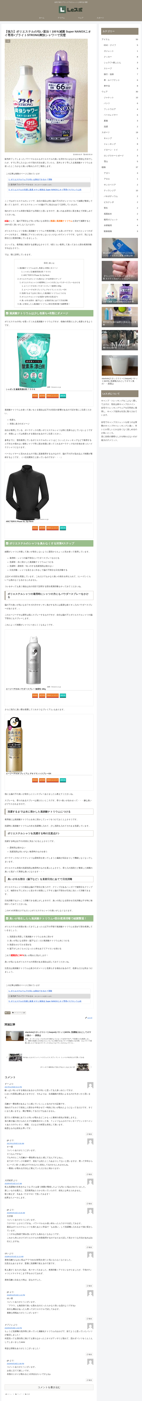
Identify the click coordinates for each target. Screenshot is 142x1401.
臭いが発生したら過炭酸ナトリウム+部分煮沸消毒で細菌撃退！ (44, 304)
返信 (90, 1134)
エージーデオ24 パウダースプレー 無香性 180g (42, 286)
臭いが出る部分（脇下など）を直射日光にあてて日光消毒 (45, 300)
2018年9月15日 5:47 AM (13, 1183)
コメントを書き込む (49, 1387)
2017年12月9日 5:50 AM (15, 1143)
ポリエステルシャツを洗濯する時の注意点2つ (40, 297)
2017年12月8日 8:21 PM (13, 1087)
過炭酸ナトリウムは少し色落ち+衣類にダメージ (38, 268)
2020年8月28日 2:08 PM (15, 1363)
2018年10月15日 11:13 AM (14, 1256)
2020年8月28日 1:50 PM (13, 1328)
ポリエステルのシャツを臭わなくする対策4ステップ (40, 279)
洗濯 (8, 1013)
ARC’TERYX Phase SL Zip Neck (36, 275)
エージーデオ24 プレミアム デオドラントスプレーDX (45, 290)
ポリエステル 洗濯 (19, 1013)
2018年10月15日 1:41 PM (16, 1295)
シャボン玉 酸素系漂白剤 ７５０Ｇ (37, 272)
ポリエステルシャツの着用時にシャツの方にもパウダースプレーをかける (51, 282)
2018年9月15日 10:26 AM (16, 1213)
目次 (46, 263)
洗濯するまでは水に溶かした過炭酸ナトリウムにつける (44, 293)
